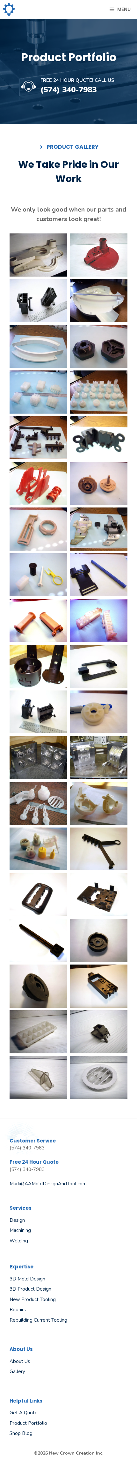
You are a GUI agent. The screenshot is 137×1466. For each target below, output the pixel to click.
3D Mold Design (27, 1279)
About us (20, 1361)
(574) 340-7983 (68, 90)
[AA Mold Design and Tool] (9, 9)
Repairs (18, 1309)
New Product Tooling (33, 1299)
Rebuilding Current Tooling (38, 1320)
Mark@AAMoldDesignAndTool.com (48, 1184)
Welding (19, 1241)
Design (17, 1220)
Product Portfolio (28, 1423)
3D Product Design (30, 1289)
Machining (20, 1230)
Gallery (17, 1371)
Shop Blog (21, 1433)
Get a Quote (24, 1413)
